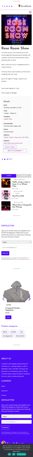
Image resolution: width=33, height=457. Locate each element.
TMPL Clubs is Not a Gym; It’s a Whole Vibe (21, 184)
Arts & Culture (18, 191)
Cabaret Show (8, 119)
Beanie (5, 332)
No (14, 454)
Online (17, 193)
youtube (12, 5)
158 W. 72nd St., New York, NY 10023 (16, 137)
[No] (31, 450)
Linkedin (9, 5)
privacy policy (26, 259)
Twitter (7, 5)
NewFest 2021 (18, 196)
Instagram (5, 5)
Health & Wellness (19, 179)
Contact (3, 395)
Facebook (2, 5)
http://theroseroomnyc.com (13, 143)
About (3, 386)
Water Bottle (20, 336)
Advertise (4, 391)
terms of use (17, 259)
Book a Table (10, 147)
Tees (21, 332)
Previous (3, 299)
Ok (9, 454)
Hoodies (8, 305)
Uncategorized (7, 336)
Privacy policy (21, 454)
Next (29, 299)
